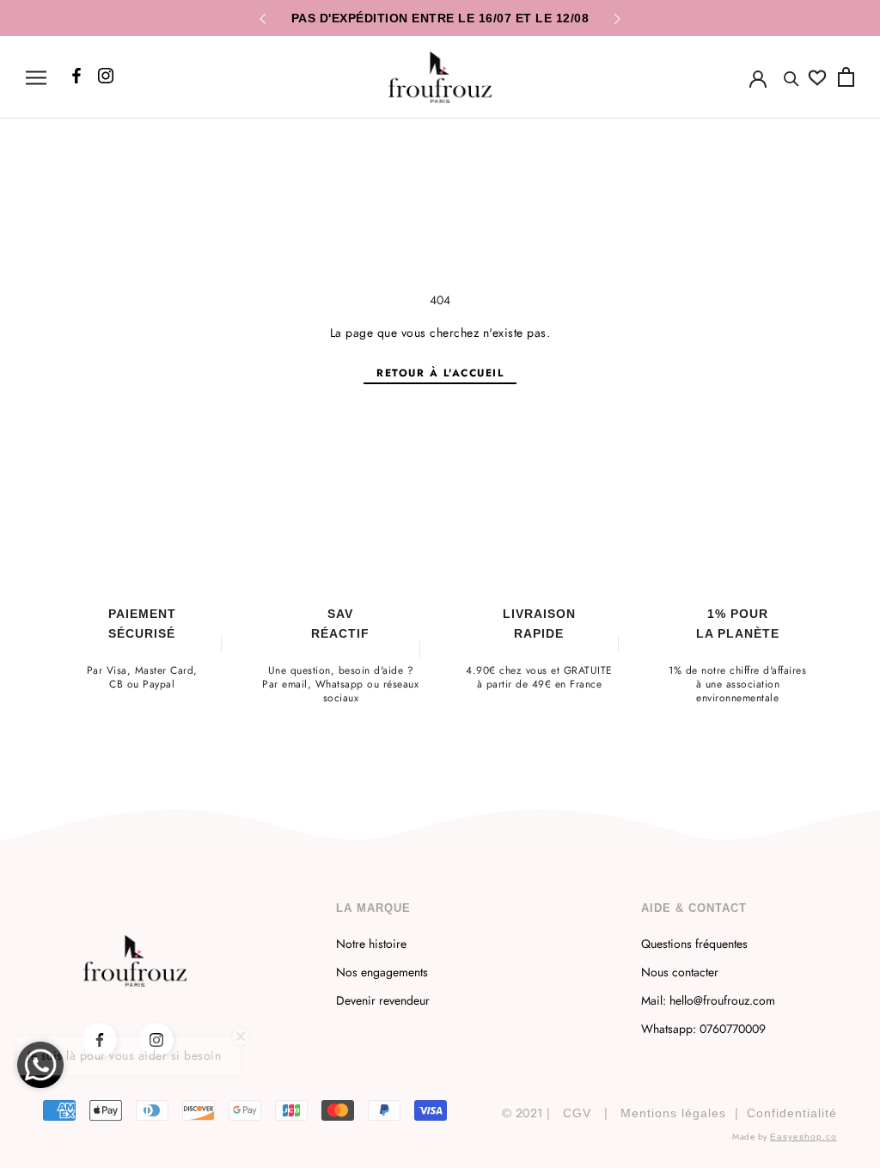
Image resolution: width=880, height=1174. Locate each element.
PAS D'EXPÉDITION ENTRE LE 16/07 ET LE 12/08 (440, 18)
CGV (577, 1113)
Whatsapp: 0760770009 (703, 1028)
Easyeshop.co (803, 1136)
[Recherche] (791, 77)
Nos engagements (382, 972)
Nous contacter (679, 972)
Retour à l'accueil (440, 373)
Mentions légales (673, 1113)
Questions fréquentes (694, 943)
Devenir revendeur (383, 1000)
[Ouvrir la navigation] (36, 77)
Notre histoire (371, 943)
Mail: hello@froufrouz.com (708, 1000)
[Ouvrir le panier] (846, 77)
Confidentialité (792, 1113)
